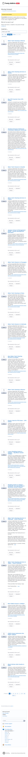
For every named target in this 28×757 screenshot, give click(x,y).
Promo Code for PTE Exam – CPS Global (17, 421)
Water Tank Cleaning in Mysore (16, 389)
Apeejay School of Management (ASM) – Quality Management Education (16, 231)
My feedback (4, 36)
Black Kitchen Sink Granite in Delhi (16, 665)
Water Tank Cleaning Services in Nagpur (17, 198)
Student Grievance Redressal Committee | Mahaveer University (17, 129)
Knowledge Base (8, 729)
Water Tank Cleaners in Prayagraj (17, 262)
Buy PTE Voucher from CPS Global (15, 100)
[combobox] (13, 720)
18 (24, 693)
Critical (12, 64)
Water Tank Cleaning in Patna (16, 293)
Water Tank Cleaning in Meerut (16, 40)
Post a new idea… (6, 713)
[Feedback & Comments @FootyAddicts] (11, 3)
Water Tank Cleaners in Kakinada (17, 324)
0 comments (10, 56)
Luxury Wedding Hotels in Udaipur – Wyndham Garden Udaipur (16, 453)
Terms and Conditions (9, 730)
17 (21, 693)
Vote (4, 102)
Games (6, 732)
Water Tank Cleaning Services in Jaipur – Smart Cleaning (17, 562)
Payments (6, 733)
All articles (6, 742)
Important (18, 62)
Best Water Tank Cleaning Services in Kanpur (15, 357)
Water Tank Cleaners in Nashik (16, 167)
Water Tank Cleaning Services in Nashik (17, 72)
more (15, 544)
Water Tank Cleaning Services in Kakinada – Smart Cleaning (17, 518)
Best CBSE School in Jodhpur (16, 603)
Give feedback (8, 726)
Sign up (6, 740)
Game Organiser (8, 739)
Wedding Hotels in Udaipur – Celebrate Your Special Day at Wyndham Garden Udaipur (16, 486)
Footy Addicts (8, 744)
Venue (6, 736)
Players (6, 735)
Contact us (3, 25)
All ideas (4, 714)
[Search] (24, 720)
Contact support (8, 723)
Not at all (11, 62)
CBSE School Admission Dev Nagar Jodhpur (16, 634)
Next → (14, 695)
